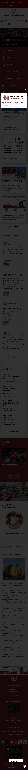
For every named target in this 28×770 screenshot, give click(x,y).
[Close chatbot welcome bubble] (10, 760)
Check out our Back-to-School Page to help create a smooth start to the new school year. (12, 103)
